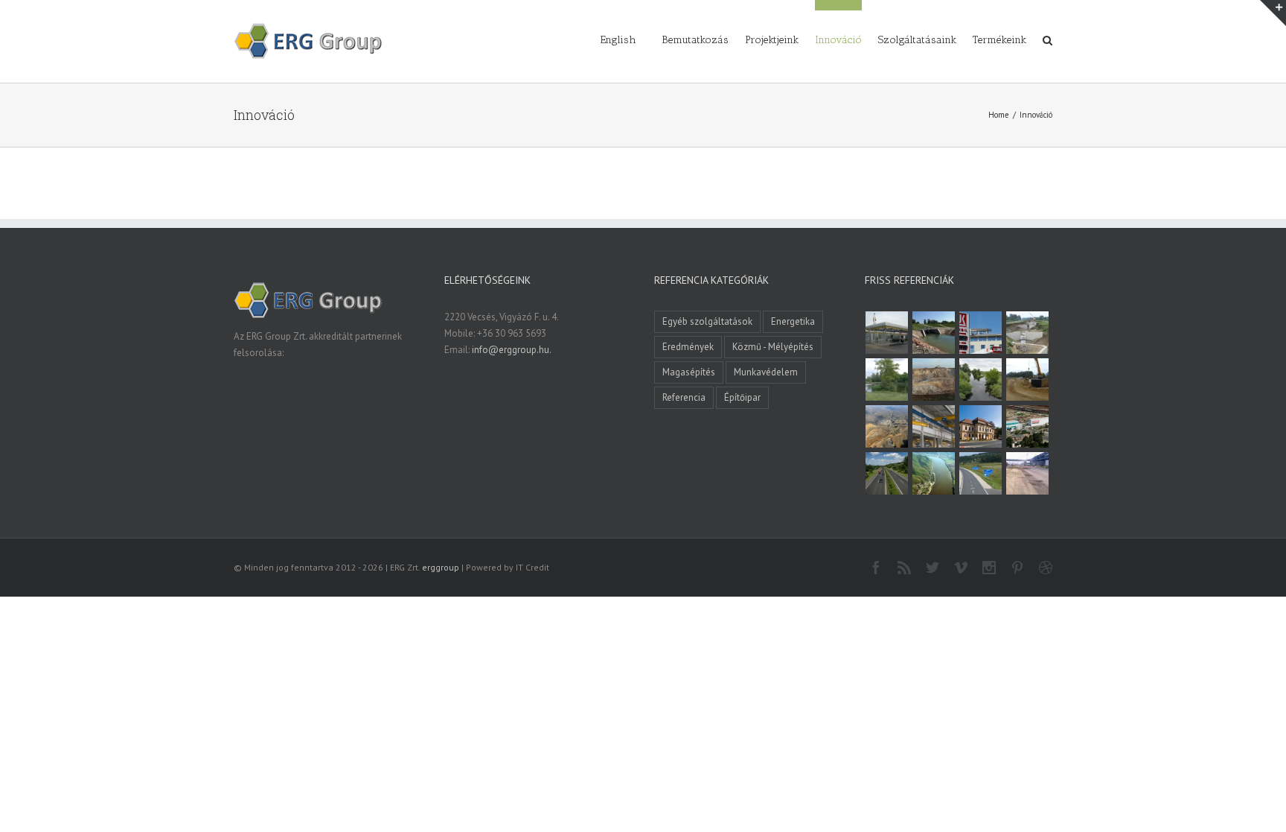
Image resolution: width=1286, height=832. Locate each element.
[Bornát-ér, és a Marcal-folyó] (981, 379)
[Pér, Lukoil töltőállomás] (981, 332)
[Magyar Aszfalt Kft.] (1027, 426)
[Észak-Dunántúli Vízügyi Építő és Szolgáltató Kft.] (934, 473)
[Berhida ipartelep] (934, 379)
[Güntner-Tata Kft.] (934, 426)
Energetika (793, 321)
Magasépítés (688, 372)
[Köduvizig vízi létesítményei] (1027, 332)
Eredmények (688, 346)
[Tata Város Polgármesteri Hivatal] (981, 426)
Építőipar (742, 397)
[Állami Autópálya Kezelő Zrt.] (981, 473)
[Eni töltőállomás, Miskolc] (887, 332)
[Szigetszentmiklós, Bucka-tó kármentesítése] (887, 379)
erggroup (440, 567)
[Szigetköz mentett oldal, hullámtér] (934, 332)
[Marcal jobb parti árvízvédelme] (1027, 379)
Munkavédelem (766, 372)
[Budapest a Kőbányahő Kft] (1027, 473)
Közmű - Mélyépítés (772, 346)
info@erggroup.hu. (511, 349)
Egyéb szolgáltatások (707, 321)
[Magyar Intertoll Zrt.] (887, 473)
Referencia (684, 397)
